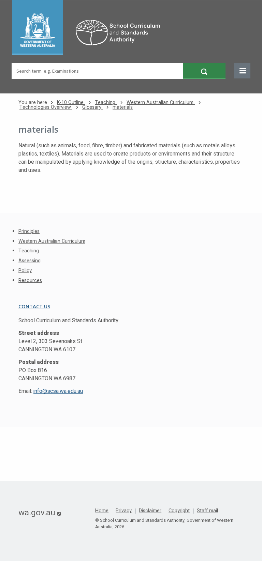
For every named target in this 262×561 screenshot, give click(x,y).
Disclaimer (150, 510)
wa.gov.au (39, 512)
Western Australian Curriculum (161, 102)
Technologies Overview (45, 107)
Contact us (34, 306)
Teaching (106, 102)
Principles (29, 231)
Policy (25, 270)
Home (101, 510)
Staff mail (207, 510)
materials (123, 107)
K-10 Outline (71, 102)
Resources (30, 280)
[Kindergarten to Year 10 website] (89, 27)
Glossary (92, 107)
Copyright (179, 510)
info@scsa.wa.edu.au (58, 391)
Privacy (124, 510)
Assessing (29, 260)
